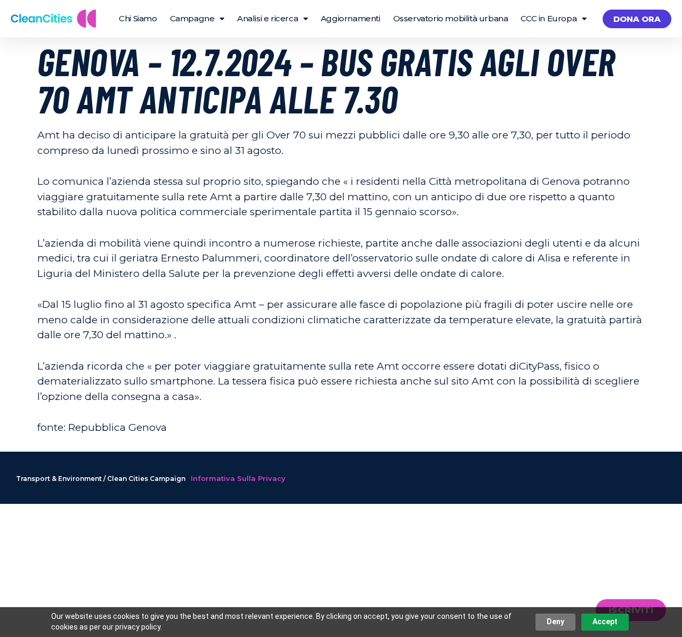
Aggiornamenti (350, 18)
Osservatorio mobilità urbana (450, 18)
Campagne (192, 18)
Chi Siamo (138, 18)
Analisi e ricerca (267, 18)
